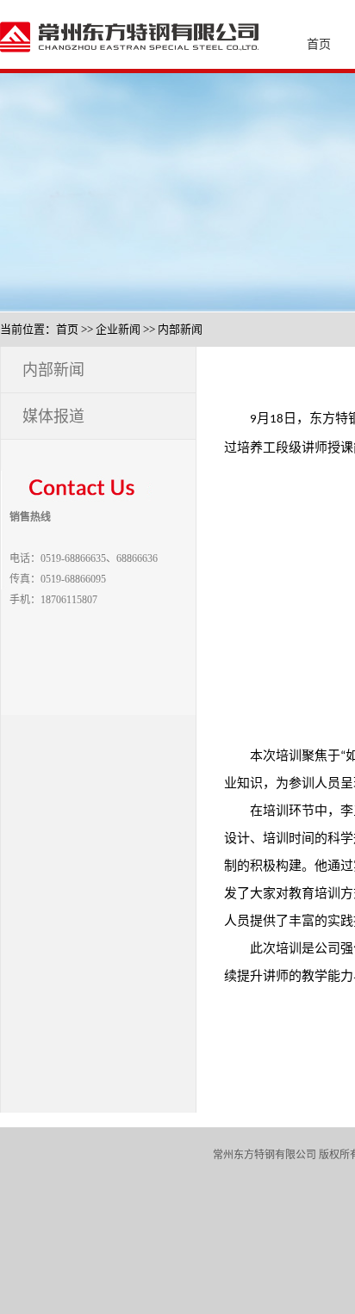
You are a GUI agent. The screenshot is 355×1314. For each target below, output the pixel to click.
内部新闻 (180, 329)
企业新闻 (118, 329)
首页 (67, 329)
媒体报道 (53, 416)
